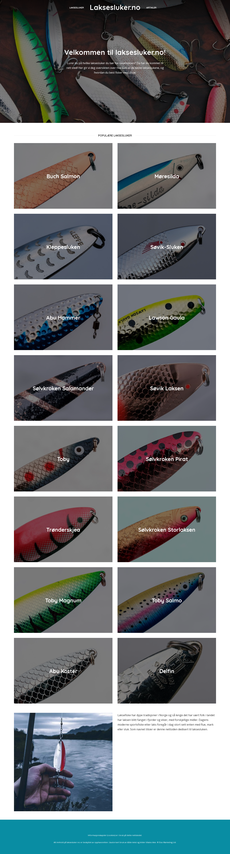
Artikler (151, 7)
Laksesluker (76, 7)
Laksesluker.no (115, 7)
